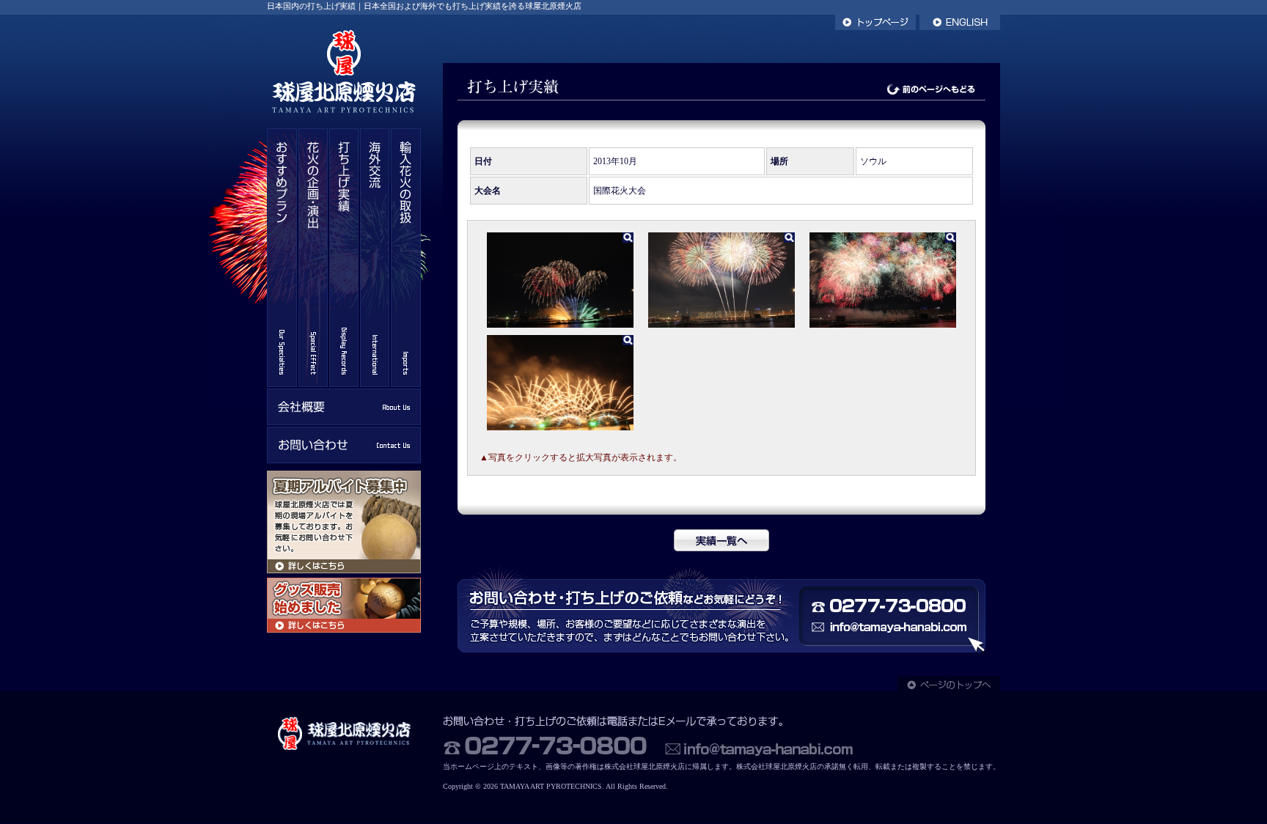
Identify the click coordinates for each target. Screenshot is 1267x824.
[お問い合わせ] (344, 460)
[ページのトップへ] (948, 688)
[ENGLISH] (959, 27)
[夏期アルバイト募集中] (344, 570)
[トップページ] (875, 27)
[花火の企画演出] (313, 384)
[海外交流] (374, 384)
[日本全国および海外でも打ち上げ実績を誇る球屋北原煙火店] (344, 125)
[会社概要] (344, 422)
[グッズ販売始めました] (344, 630)
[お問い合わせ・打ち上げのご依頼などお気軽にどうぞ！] (721, 651)
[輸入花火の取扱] (406, 384)
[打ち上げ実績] (344, 384)
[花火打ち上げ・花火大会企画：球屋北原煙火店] (344, 751)
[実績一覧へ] (721, 548)
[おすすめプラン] (282, 384)
